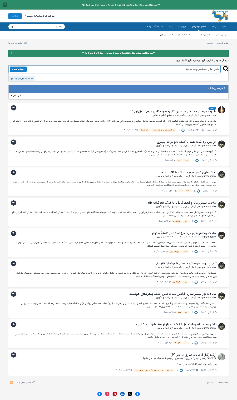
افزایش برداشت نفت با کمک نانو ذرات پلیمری (187, 142)
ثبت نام (15, 16)
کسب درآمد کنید (155, 26)
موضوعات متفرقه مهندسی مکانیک (157, 358)
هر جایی (23, 26)
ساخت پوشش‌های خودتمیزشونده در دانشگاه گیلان (184, 233)
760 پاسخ (191, 370)
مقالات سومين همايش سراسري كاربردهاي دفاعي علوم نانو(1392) (174, 112)
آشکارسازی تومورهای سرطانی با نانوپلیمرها (188, 173)
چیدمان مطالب (17, 96)
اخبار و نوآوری (162, 146)
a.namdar (212, 115)
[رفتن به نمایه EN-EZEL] (221, 356)
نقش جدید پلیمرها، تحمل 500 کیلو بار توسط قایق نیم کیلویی (176, 325)
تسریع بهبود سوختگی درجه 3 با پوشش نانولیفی (186, 264)
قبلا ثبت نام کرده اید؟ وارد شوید (40, 16)
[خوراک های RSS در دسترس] (11, 382)
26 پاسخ (192, 130)
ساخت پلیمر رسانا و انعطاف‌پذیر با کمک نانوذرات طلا (182, 203)
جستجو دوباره (18, 69)
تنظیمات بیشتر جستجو (21, 78)
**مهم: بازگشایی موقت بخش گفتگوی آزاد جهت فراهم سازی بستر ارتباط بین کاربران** (121, 5)
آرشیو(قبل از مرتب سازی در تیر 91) (194, 355)
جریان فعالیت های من (183, 35)
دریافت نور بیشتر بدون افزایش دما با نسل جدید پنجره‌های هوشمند (173, 294)
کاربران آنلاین (204, 35)
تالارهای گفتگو (222, 35)
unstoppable (210, 146)
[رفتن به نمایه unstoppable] (221, 144)
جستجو (163, 35)
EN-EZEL (212, 358)
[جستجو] (11, 26)
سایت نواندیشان (219, 26)
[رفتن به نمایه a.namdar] (221, 109)
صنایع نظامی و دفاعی (162, 115)
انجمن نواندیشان (199, 26)
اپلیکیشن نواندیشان (177, 26)
